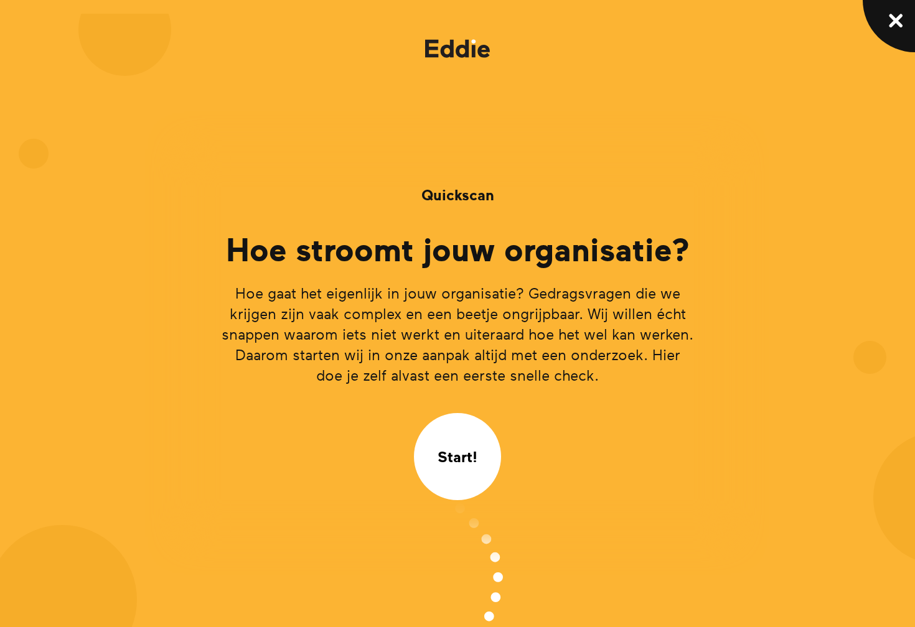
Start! (457, 456)
